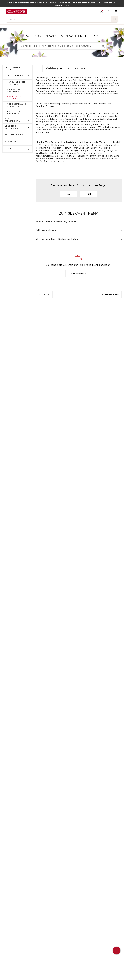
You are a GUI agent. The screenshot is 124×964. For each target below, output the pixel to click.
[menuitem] (101, 11)
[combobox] (62, 46)
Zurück (45, 294)
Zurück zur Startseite (39, 68)
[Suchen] (114, 19)
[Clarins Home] (16, 11)
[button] (78, 273)
